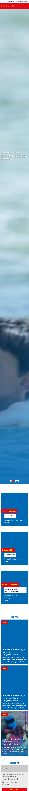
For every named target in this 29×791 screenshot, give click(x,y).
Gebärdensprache (22, 1)
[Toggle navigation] (12, 6)
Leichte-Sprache (11, 1)
